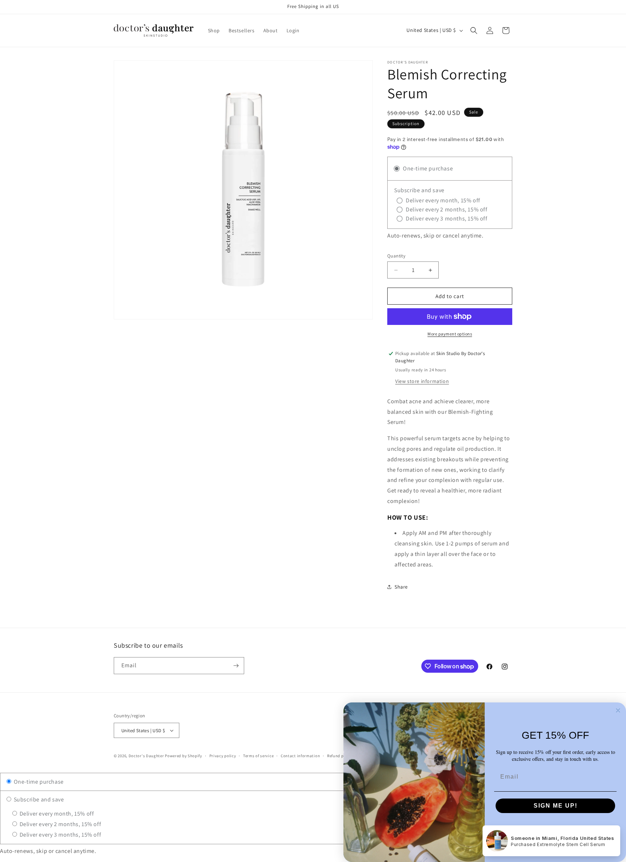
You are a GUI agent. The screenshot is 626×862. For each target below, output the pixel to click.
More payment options (449, 334)
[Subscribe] (236, 665)
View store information (422, 381)
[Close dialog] (618, 710)
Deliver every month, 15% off (56, 813)
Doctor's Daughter (147, 755)
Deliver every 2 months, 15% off (59, 824)
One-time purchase (38, 781)
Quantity (396, 256)
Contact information (300, 755)
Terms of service (258, 755)
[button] (474, 30)
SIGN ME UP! (555, 806)
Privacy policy (222, 755)
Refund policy (340, 755)
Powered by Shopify (183, 755)
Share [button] (401, 586)
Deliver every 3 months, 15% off (59, 834)
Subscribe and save (38, 799)
